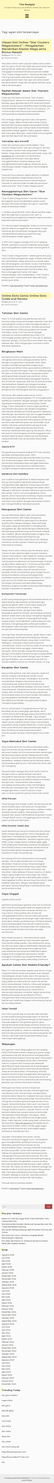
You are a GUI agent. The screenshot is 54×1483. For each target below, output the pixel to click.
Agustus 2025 (8, 1288)
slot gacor (6, 1406)
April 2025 (6, 1300)
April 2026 (6, 1264)
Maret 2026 (7, 1267)
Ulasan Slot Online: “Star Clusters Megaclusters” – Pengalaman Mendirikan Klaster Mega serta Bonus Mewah (25, 47)
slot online (6, 1426)
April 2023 (6, 1372)
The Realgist (27, 4)
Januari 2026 (7, 1273)
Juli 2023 (6, 1363)
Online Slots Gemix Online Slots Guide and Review (24, 297)
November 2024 (9, 1315)
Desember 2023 (9, 1348)
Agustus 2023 (8, 1360)
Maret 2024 (7, 1339)
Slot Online (14, 1188)
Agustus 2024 (8, 1324)
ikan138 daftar (8, 1411)
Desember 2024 (9, 1312)
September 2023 (9, 1357)
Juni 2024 (6, 1330)
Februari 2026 (8, 1270)
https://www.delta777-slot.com (15, 1457)
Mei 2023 (6, 1369)
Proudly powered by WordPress (17, 1478)
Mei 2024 (6, 1333)
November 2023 (9, 1351)
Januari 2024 (7, 1345)
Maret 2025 (7, 1303)
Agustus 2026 (8, 1255)
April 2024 (6, 1336)
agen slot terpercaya (39, 286)
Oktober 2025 (8, 1282)
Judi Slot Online (16, 286)
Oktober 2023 (8, 1354)
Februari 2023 (8, 1378)
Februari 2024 (8, 1342)
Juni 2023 (6, 1366)
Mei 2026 (6, 1261)
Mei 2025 (6, 1297)
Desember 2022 (9, 1384)
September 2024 (9, 1321)
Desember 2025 (9, 1276)
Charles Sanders (11, 58)
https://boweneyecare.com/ (14, 1452)
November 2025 (9, 1279)
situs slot (5, 1416)
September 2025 (9, 1285)
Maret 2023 (7, 1375)
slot (3, 1462)
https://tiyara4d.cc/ (24, 1123)
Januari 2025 (7, 1309)
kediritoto (6, 156)
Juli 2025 (6, 1291)
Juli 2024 (6, 1327)
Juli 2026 (6, 1258)
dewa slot (6, 1436)
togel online (7, 1400)
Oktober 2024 (8, 1318)
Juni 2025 (6, 1294)
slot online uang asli (10, 1447)
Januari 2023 (7, 1381)
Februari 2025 (8, 1306)
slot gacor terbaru (9, 1395)
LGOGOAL (6, 1421)
